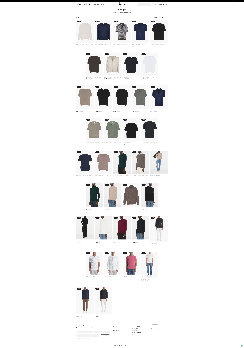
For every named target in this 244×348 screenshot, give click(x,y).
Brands (94, 4)
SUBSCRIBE (105, 335)
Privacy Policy (114, 332)
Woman (85, 4)
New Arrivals (79, 4)
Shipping (114, 326)
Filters (77, 17)
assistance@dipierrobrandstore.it (137, 332)
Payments (114, 328)
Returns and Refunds (116, 330)
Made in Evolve (154, 339)
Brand (121, 15)
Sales (102, 4)
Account (154, 4)
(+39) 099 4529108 (135, 328)
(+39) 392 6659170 (135, 330)
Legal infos (133, 334)
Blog (98, 4)
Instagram (155, 329)
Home (118, 15)
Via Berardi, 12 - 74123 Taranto (137, 326)
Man (90, 4)
